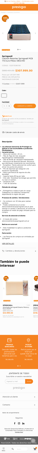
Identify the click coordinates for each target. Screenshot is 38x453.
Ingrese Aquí (19, 432)
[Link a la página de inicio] (3, 12)
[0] (34, 449)
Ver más (21, 3)
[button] (4, 95)
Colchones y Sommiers (13, 12)
